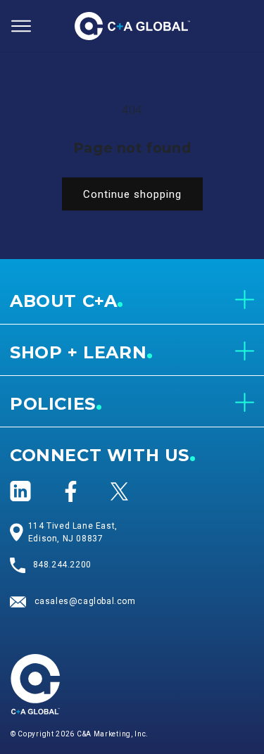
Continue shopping (132, 194)
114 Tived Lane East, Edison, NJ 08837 (73, 532)
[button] (21, 26)
